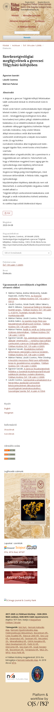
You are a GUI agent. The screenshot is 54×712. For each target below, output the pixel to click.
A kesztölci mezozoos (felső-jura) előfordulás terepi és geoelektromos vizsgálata (28, 361)
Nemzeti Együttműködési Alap (24, 630)
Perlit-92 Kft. (32, 644)
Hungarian (8, 412)
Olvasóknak (9, 429)
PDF (8, 213)
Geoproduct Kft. (17, 638)
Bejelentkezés (44, 2)
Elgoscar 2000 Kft (31, 635)
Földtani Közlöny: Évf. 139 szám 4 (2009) (26, 346)
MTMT (22, 552)
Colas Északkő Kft (13, 635)
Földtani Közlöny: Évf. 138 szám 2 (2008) (26, 377)
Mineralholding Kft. (18, 641)
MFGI (8, 652)
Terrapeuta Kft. (31, 649)
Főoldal (15, 15)
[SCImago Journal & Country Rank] (20, 600)
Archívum (39, 21)
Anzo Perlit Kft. (18, 652)
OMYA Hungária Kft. (36, 641)
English (7, 408)
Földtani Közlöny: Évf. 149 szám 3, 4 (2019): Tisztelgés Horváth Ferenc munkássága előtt (29, 312)
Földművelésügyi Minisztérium (19, 633)
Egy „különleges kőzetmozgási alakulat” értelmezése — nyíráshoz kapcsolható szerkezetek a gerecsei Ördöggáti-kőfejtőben (29, 341)
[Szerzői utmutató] (20, 567)
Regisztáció (30, 2)
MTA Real (13, 552)
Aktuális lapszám (31, 15)
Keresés (27, 37)
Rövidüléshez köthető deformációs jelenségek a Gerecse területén (28, 350)
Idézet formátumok (13, 253)
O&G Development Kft (16, 644)
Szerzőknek (9, 434)
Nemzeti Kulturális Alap (27, 660)
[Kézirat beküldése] (20, 583)
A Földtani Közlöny (27, 26)
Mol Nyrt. (23, 627)
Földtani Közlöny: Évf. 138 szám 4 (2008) (26, 354)
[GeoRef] (32, 548)
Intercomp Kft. (12, 647)
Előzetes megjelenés (20, 21)
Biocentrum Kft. (41, 633)
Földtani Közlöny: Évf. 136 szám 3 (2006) (29, 325)
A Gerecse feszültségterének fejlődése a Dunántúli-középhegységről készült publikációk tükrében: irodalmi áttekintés (29, 371)
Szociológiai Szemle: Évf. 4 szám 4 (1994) (26, 391)
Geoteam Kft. (31, 638)
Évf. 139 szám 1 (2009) (32, 45)
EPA (6, 552)
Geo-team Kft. (26, 647)
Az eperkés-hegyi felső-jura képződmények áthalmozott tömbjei (27, 322)
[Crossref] (9, 548)
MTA (14, 663)
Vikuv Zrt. (44, 649)
